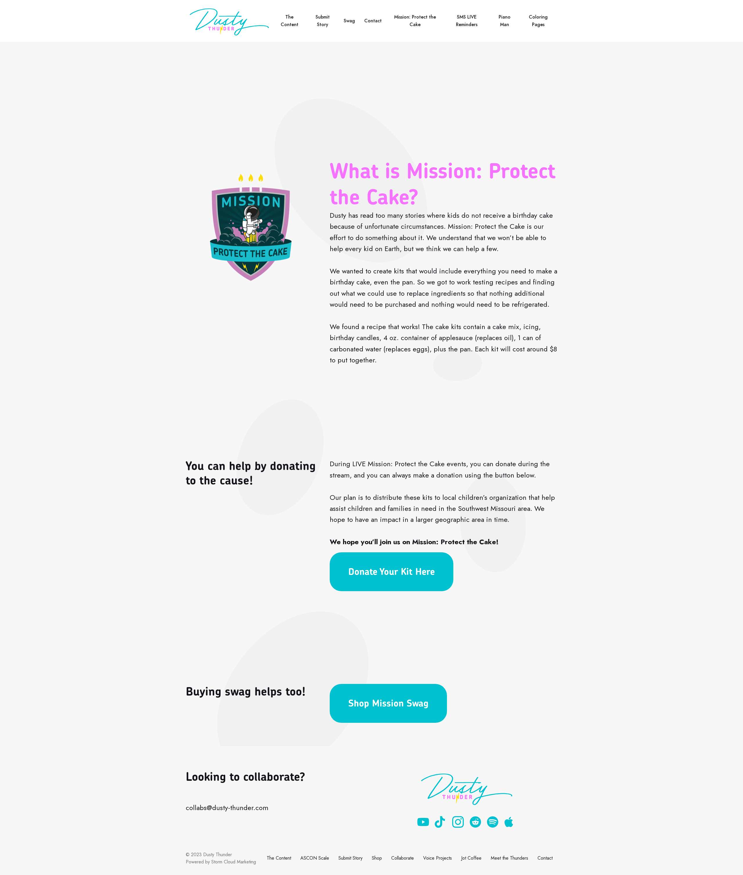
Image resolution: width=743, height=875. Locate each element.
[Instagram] (458, 822)
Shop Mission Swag (388, 703)
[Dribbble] (440, 822)
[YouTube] (423, 822)
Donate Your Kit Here (391, 571)
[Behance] (493, 822)
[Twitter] (475, 822)
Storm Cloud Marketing (233, 861)
